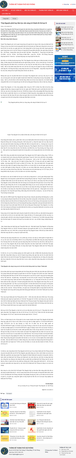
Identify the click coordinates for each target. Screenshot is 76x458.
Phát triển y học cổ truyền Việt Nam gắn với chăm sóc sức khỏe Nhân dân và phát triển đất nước (67, 38)
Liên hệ (73, 4)
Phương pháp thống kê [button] (46, 10)
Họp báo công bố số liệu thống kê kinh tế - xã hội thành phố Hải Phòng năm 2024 (18, 413)
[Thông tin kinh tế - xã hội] (65, 70)
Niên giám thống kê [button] (62, 10)
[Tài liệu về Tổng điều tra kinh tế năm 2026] (65, 60)
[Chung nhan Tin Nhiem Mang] (52, 451)
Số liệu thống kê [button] (16, 10)
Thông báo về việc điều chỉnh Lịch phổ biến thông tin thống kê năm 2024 (18, 438)
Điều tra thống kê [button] (30, 10)
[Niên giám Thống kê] (65, 78)
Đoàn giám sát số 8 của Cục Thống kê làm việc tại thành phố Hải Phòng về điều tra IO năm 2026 (67, 28)
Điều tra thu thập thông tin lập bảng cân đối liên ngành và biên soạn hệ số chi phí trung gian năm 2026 (67, 33)
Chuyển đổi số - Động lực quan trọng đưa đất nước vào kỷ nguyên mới (18, 429)
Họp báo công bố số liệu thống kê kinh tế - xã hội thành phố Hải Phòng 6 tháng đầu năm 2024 (45, 438)
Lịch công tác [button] (6, 13)
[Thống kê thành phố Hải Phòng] (3, 4)
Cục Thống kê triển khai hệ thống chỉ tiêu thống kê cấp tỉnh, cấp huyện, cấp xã (45, 421)
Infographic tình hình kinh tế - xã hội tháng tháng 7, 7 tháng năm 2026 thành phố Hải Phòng (67, 49)
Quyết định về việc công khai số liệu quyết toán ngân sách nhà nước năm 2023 (45, 429)
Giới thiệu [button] (5, 10)
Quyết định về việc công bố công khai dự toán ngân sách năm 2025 (44, 413)
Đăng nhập (66, 4)
